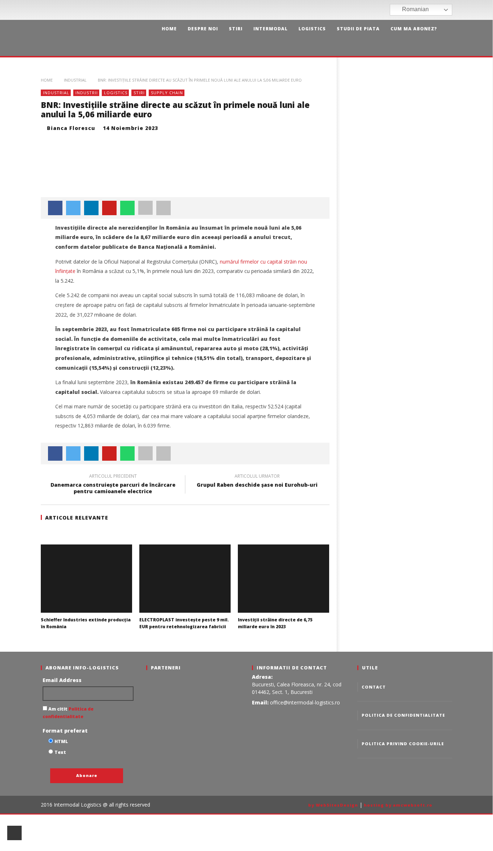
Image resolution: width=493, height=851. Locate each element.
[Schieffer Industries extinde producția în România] (86, 578)
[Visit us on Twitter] (372, 10)
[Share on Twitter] (73, 208)
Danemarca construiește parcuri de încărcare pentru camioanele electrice (113, 485)
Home (169, 29)
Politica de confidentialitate (403, 715)
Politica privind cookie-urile (403, 743)
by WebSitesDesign (333, 805)
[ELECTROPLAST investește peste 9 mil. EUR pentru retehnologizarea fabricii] (185, 578)
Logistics (312, 29)
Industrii (86, 92)
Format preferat (65, 730)
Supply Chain (167, 92)
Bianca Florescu (71, 128)
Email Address (62, 680)
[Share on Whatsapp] (127, 208)
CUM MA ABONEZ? (414, 29)
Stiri (236, 29)
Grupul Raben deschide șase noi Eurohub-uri (257, 481)
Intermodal (270, 29)
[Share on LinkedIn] (91, 208)
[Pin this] (109, 208)
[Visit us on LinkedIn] (383, 10)
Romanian (415, 9)
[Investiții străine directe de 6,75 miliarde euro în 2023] (283, 578)
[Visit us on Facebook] (361, 10)
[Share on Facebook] (55, 208)
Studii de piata (358, 29)
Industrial (75, 80)
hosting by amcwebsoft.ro (398, 805)
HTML (61, 741)
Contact (374, 687)
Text (60, 752)
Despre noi (203, 29)
